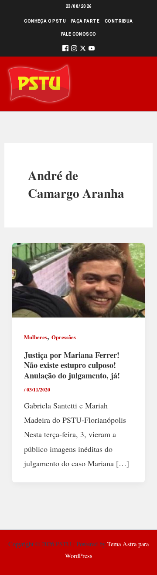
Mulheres (35, 337)
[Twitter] (83, 49)
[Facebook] (65, 49)
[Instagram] (74, 49)
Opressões (63, 337)
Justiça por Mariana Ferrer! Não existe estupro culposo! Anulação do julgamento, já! (72, 365)
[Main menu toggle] (138, 84)
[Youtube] (92, 49)
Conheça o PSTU (45, 21)
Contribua (119, 21)
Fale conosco (78, 34)
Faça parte (85, 21)
